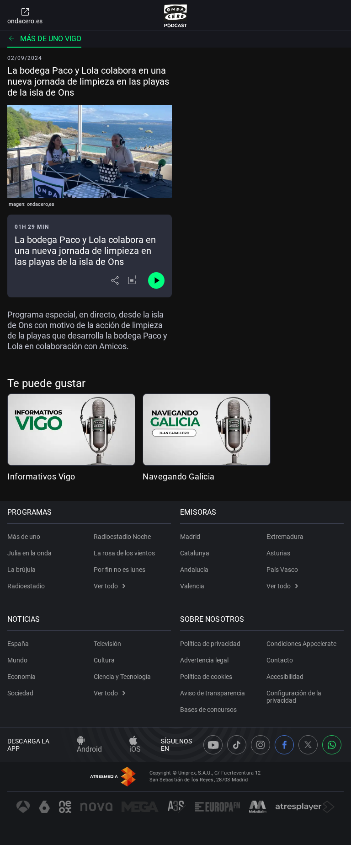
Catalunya (194, 553)
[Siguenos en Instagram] (260, 744)
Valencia (192, 586)
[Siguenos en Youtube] (213, 744)
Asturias (278, 553)
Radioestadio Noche (122, 536)
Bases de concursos (208, 709)
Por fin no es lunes (119, 569)
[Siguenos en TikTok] (236, 744)
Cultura (104, 660)
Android (89, 749)
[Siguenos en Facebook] (284, 744)
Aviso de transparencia (212, 693)
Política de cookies (206, 676)
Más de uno (23, 536)
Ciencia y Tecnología (122, 676)
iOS (135, 749)
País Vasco (282, 569)
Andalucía (194, 569)
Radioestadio (26, 586)
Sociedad (20, 693)
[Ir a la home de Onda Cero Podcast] (175, 15)
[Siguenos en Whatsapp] (331, 744)
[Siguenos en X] (308, 744)
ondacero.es (25, 21)
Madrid (190, 536)
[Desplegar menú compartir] (115, 280)
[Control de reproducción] (156, 280)
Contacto (279, 660)
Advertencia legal (204, 660)
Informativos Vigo (41, 476)
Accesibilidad (284, 676)
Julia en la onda (29, 553)
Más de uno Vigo (50, 38)
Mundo (17, 660)
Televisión (107, 643)
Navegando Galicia (179, 476)
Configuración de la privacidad (293, 696)
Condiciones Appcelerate (301, 643)
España (18, 643)
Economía (21, 676)
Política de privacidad (210, 643)
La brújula (21, 569)
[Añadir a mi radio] (132, 280)
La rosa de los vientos (124, 553)
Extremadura (284, 536)
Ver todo (106, 586)
